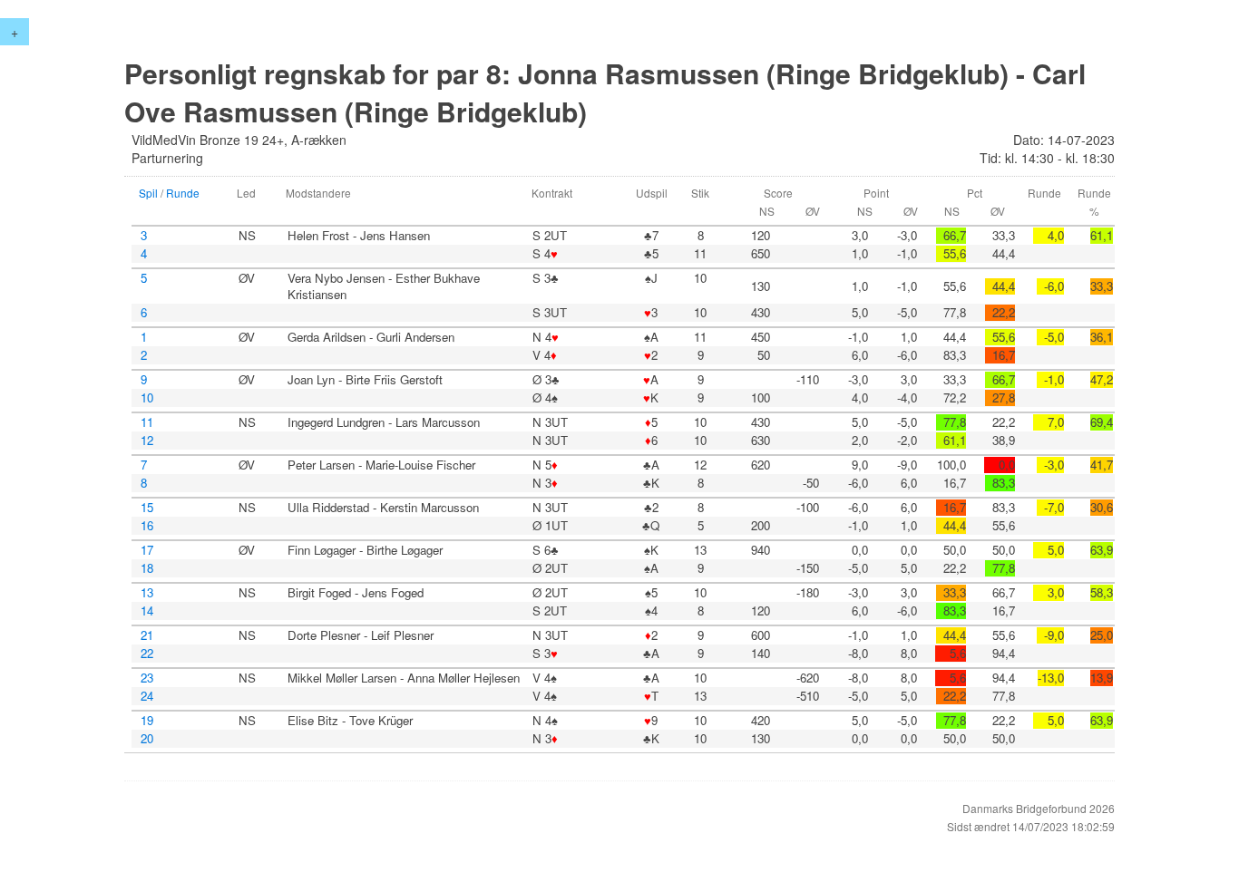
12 (147, 440)
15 (147, 507)
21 (147, 635)
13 (147, 593)
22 (147, 653)
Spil (148, 192)
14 (147, 611)
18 (147, 568)
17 (147, 550)
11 (147, 422)
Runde (183, 192)
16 (147, 526)
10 (147, 398)
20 (147, 739)
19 (147, 720)
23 (147, 678)
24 (147, 696)
